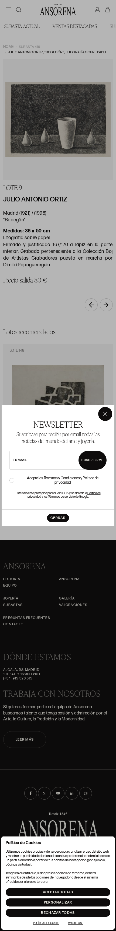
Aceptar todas (58, 892)
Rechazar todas (58, 913)
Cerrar (58, 518)
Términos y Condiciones (62, 478)
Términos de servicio (61, 497)
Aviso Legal (75, 923)
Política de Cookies (46, 923)
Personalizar (58, 902)
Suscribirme (92, 460)
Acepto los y (62, 480)
